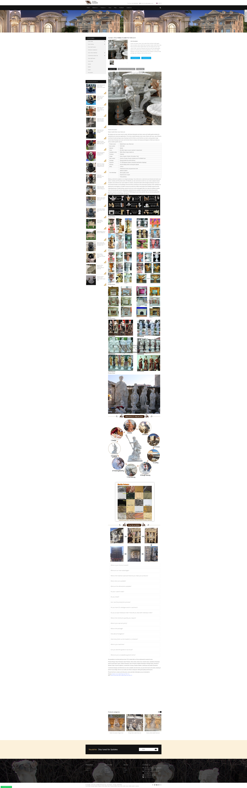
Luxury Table (90, 41)
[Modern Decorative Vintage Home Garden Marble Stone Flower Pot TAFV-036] (116, 722)
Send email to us (135, 58)
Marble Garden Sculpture (134, 786)
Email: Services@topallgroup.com (147, 3)
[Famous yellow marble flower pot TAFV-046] (153, 722)
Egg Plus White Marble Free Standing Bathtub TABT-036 (100, 267)
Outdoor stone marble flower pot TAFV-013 (120, 674)
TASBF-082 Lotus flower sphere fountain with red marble (100, 109)
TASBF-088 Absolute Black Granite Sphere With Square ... (101, 86)
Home (88, 7)
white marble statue (124, 786)
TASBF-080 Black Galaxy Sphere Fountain (100, 131)
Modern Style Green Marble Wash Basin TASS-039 (101, 199)
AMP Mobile (119, 784)
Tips (105, 784)
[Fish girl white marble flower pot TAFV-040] (134, 722)
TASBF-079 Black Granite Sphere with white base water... (101, 142)
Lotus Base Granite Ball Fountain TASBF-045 (101, 210)
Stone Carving (124, 23)
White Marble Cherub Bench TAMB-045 (100, 221)
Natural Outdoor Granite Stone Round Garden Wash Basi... (101, 278)
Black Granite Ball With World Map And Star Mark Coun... (101, 244)
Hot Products (109, 784)
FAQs (115, 7)
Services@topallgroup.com (149, 775)
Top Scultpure (107, 772)
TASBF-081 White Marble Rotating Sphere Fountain (100, 120)
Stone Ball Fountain (92, 47)
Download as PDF (146, 58)
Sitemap (114, 784)
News (110, 7)
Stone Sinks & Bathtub (92, 52)
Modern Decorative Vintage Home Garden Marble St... (116, 733)
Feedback (121, 7)
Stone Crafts (90, 61)
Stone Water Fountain (90, 786)
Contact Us (129, 7)
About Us (94, 7)
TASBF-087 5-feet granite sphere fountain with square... (100, 98)
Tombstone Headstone (92, 49)
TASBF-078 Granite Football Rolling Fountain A (101, 154)
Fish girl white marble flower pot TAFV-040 (134, 733)
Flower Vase (135, 23)
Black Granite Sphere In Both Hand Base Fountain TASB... (101, 255)
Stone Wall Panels (91, 58)
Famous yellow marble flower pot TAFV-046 (153, 733)
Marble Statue (117, 786)
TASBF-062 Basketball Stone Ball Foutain (100, 176)
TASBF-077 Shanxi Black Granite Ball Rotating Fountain (100, 165)
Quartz (89, 69)
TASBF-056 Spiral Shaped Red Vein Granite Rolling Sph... (101, 187)
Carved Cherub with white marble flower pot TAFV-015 (121, 675)
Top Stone (107, 770)
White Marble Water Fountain (108, 786)
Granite (89, 64)
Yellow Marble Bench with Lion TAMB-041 (101, 232)
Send (143, 749)
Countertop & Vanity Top (93, 55)
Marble (89, 66)
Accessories (90, 72)
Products (103, 7)
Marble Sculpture (98, 786)
